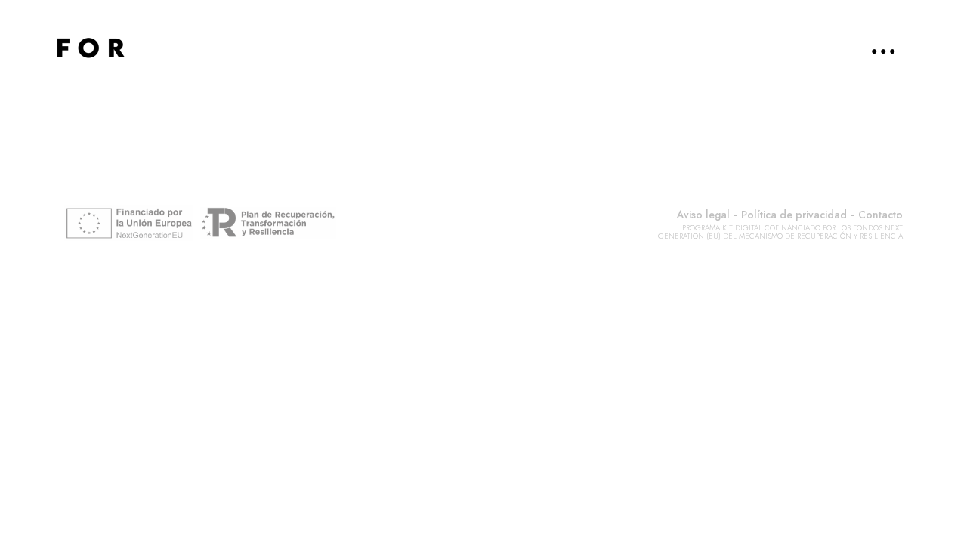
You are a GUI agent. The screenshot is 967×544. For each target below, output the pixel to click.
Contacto (880, 214)
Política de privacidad (794, 214)
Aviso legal (703, 214)
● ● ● (883, 50)
